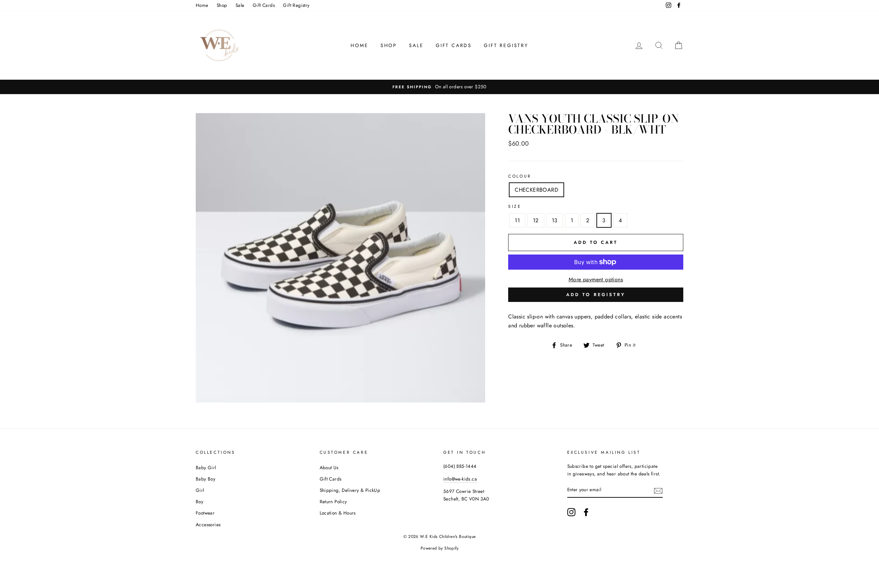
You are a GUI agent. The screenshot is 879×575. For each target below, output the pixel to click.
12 (536, 220)
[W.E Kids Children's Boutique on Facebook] (586, 512)
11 (517, 220)
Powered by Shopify (439, 548)
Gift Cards (264, 5)
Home (202, 5)
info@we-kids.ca (460, 478)
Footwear (205, 512)
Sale (240, 5)
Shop (222, 5)
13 (555, 220)
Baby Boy (205, 478)
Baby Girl (206, 467)
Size (514, 206)
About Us (329, 467)
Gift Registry (296, 5)
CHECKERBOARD (536, 190)
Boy (199, 501)
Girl (200, 490)
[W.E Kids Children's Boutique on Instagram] (571, 512)
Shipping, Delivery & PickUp (350, 490)
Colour (520, 176)
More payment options (596, 279)
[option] (439, 87)
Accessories (208, 524)
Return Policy (333, 501)
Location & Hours (338, 512)
